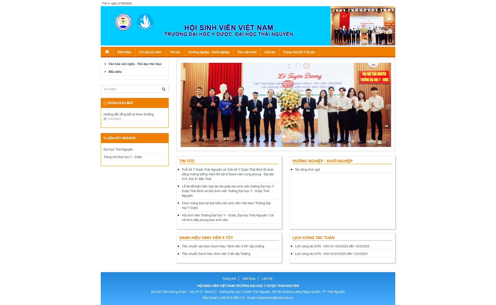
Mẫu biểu (115, 71)
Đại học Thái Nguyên (118, 149)
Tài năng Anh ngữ (307, 169)
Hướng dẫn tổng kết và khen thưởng (129, 114)
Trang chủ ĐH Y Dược (299, 52)
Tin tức (175, 52)
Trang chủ (229, 278)
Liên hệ (270, 52)
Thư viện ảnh (247, 52)
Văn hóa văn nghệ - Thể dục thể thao (135, 63)
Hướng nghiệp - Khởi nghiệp (208, 52)
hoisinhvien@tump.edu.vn (275, 297)
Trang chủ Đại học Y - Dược (123, 156)
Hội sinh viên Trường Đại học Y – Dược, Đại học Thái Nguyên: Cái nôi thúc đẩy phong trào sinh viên (228, 217)
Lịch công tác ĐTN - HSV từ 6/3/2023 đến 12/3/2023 (331, 253)
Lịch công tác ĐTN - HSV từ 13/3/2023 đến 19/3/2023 (332, 246)
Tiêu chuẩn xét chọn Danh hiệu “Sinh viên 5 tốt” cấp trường (223, 246)
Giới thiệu (124, 52)
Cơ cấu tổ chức (150, 52)
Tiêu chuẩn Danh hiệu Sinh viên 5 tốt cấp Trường (216, 253)
